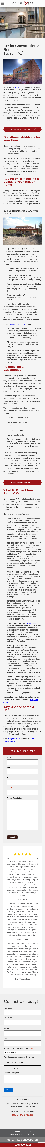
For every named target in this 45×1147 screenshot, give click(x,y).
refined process (32, 623)
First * (9, 757)
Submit (12, 837)
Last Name (8, 1018)
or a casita (19, 87)
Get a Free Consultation (22, 1140)
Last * (9, 767)
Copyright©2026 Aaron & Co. (22, 1135)
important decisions (17, 324)
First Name (8, 1008)
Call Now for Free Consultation (21, 129)
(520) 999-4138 (13, 739)
